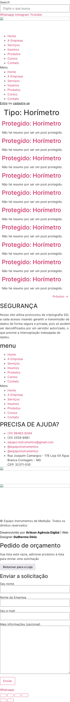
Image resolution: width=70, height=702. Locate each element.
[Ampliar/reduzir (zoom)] (3, 695)
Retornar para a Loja (17, 567)
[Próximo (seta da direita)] (10, 700)
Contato (13, 63)
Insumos (13, 49)
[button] (35, 67)
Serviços (13, 45)
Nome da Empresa (13, 597)
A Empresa (15, 40)
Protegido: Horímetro (31, 123)
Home (11, 36)
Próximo (60, 296)
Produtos (13, 54)
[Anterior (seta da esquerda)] (3, 700)
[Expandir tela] (10, 695)
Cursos (12, 58)
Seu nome (7, 584)
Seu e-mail (7, 611)
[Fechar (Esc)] (25, 695)
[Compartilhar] (18, 695)
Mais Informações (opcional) (20, 624)
